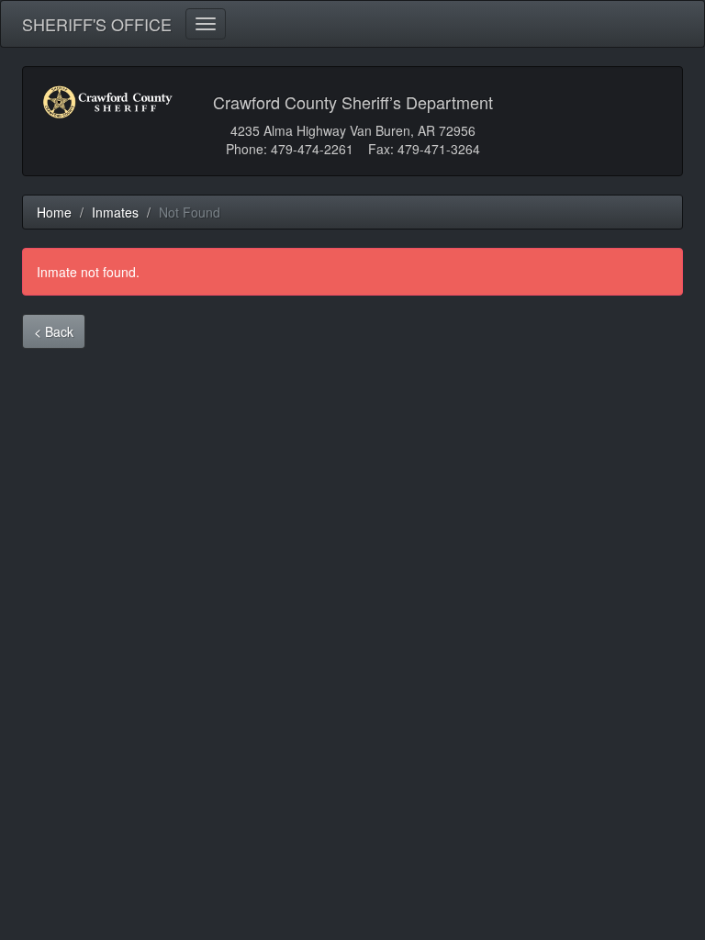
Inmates (115, 212)
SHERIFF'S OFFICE (97, 20)
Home (54, 212)
